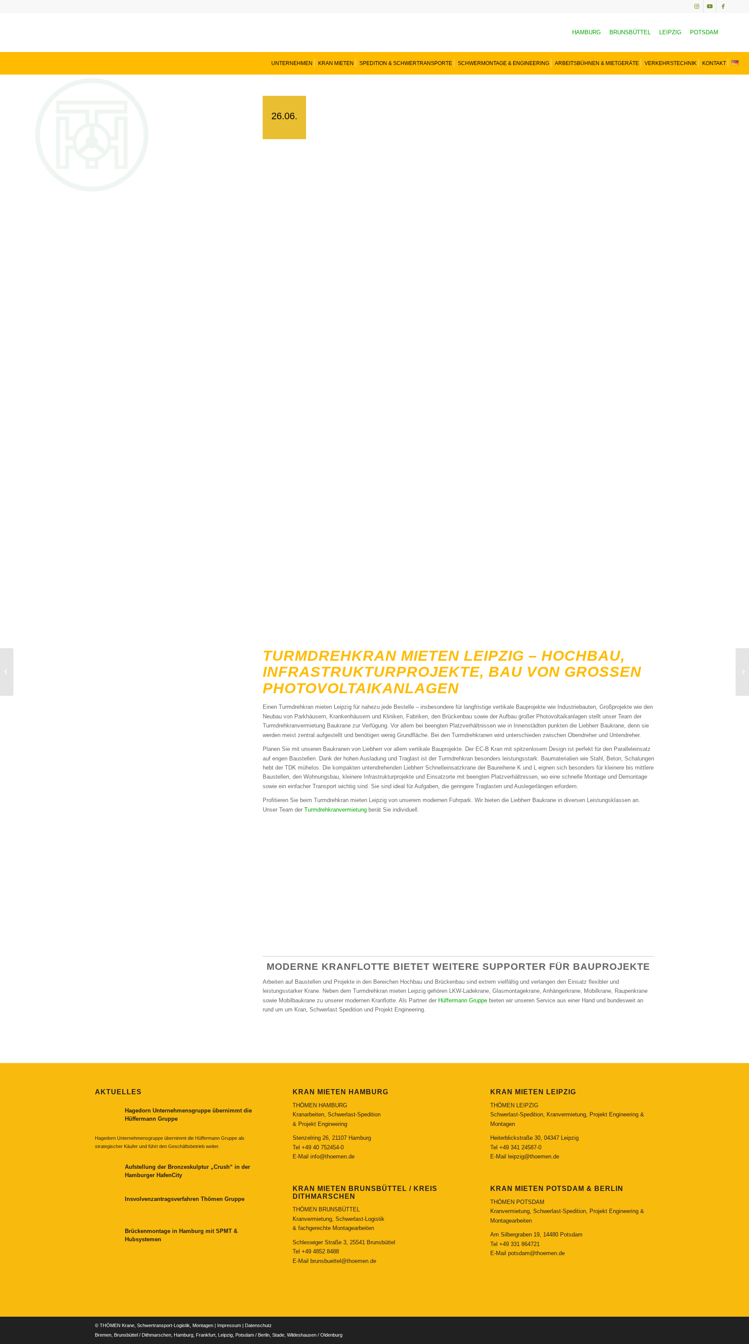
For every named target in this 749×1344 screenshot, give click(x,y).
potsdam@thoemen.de (536, 1253)
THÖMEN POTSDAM (517, 1202)
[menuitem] (291, 63)
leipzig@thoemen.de (533, 1156)
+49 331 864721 (519, 1244)
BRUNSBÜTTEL (630, 32)
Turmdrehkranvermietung (335, 809)
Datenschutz (258, 1325)
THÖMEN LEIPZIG (514, 1105)
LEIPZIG (670, 32)
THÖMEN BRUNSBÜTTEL (326, 1209)
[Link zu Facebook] (722, 6)
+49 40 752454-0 (323, 1147)
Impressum (229, 1325)
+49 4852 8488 (320, 1251)
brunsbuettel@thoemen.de (343, 1261)
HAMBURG (586, 32)
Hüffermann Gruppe (462, 1000)
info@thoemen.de (332, 1156)
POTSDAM (704, 32)
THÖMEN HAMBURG (320, 1105)
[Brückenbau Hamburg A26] (6, 672)
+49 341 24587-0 (520, 1147)
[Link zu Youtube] (709, 6)
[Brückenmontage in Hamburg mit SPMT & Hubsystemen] (742, 672)
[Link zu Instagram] (696, 6)
